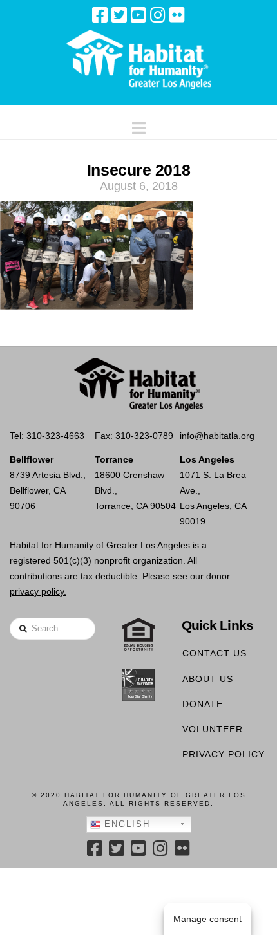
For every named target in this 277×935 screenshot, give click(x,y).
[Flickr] (177, 15)
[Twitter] (119, 15)
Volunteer (212, 729)
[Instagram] (158, 15)
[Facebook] (100, 15)
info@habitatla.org (217, 435)
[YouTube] (138, 15)
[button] (139, 125)
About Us (207, 679)
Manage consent (207, 919)
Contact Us (214, 653)
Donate (202, 704)
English (125, 824)
